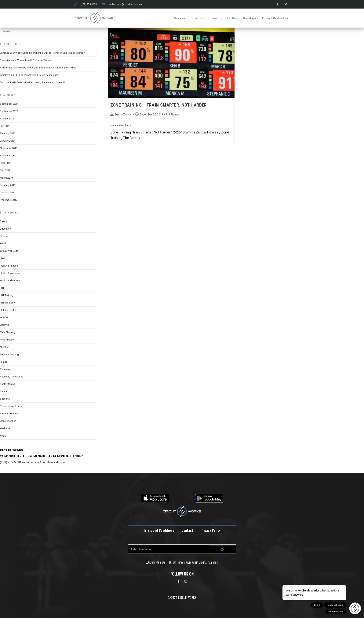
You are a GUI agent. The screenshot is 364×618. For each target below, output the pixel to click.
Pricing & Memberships (275, 18)
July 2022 (5, 126)
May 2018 (5, 170)
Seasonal (5, 398)
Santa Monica (7, 384)
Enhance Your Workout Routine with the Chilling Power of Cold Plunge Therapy (42, 52)
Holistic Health (8, 310)
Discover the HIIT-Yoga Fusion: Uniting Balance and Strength (32, 82)
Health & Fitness (9, 265)
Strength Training (9, 413)
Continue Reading (120, 125)
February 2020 (7, 133)
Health (3, 258)
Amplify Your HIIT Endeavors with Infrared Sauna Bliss (29, 75)
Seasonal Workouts (11, 406)
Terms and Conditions (158, 530)
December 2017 (8, 199)
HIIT (2, 287)
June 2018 (5, 163)
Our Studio (233, 18)
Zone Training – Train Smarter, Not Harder (158, 105)
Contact (187, 530)
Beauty (3, 221)
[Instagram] (286, 4)
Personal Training (9, 354)
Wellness (5, 428)
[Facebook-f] (277, 4)
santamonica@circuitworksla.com (44, 462)
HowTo (4, 317)
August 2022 (7, 118)
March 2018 (6, 177)
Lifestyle (4, 324)
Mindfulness (7, 339)
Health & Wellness (10, 273)
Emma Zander (123, 114)
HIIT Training (6, 295)
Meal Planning (7, 332)
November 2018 (8, 148)
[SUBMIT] (222, 550)
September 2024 (9, 103)
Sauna (3, 391)
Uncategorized (8, 421)
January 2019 (7, 140)
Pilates (3, 361)
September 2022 (9, 111)
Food (3, 243)
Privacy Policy (211, 530)
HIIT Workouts (8, 302)
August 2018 (7, 155)
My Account (180, 18)
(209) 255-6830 (10, 462)
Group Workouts (9, 250)
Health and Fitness (10, 280)
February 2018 (7, 185)
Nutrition (4, 347)
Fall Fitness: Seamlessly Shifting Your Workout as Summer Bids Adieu (38, 67)
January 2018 (7, 192)
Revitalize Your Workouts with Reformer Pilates (25, 60)
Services (199, 18)
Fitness (175, 114)
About (215, 18)
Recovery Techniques (11, 376)
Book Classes (250, 18)
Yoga (3, 435)
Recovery (5, 369)
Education (5, 228)
